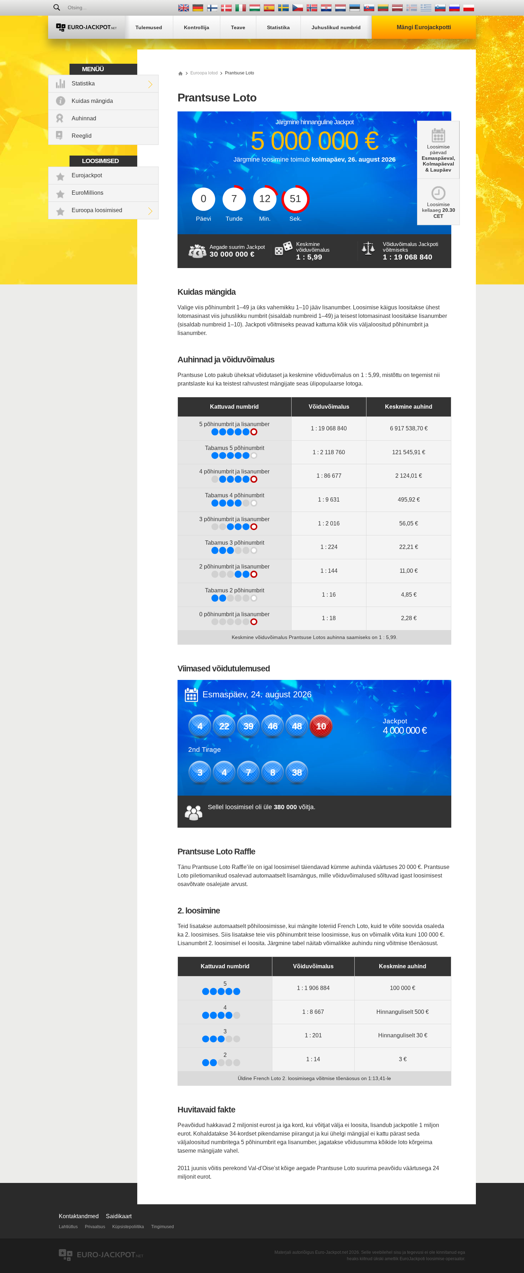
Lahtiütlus (68, 1226)
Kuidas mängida (92, 101)
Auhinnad (84, 118)
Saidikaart (119, 1216)
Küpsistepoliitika (128, 1226)
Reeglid (82, 136)
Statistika (83, 83)
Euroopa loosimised (97, 210)
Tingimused (162, 1226)
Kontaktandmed (79, 1216)
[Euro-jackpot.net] (180, 73)
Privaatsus (95, 1226)
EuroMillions (87, 193)
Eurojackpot (87, 175)
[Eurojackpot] (86, 27)
